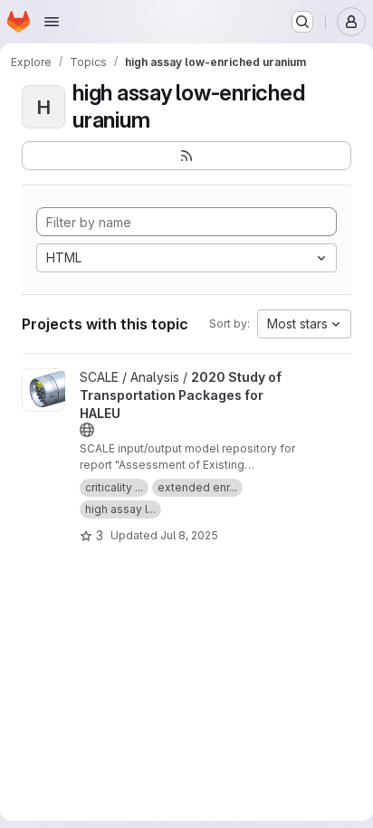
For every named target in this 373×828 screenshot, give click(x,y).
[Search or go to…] (302, 22)
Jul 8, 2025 (189, 535)
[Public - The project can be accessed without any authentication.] (87, 430)
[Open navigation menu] (51, 21)
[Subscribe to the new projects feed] (186, 155)
